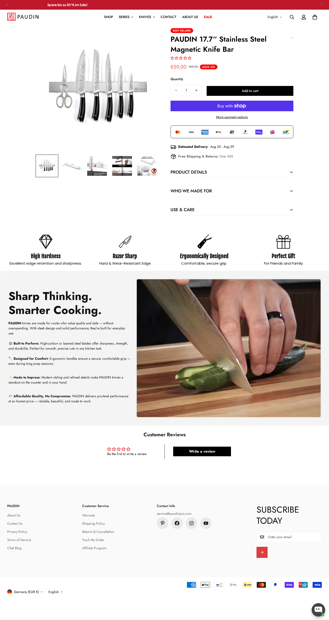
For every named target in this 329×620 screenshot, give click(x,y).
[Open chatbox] (318, 610)
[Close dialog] (206, 246)
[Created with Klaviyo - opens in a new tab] (164, 377)
